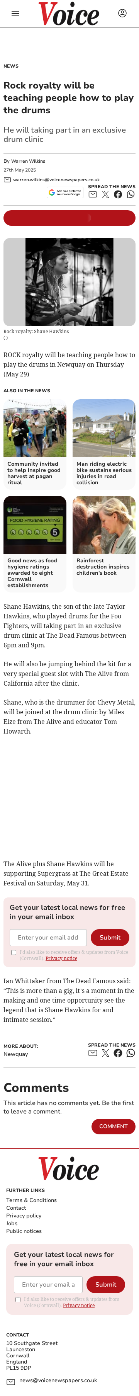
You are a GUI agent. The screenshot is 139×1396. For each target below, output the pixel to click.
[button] (15, 13)
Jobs (11, 1223)
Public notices (24, 1231)
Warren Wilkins (28, 161)
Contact (16, 1208)
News (11, 66)
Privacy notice (61, 958)
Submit (110, 937)
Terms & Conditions (31, 1200)
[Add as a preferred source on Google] (65, 192)
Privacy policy (23, 1215)
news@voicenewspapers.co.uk (58, 1380)
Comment (113, 1126)
